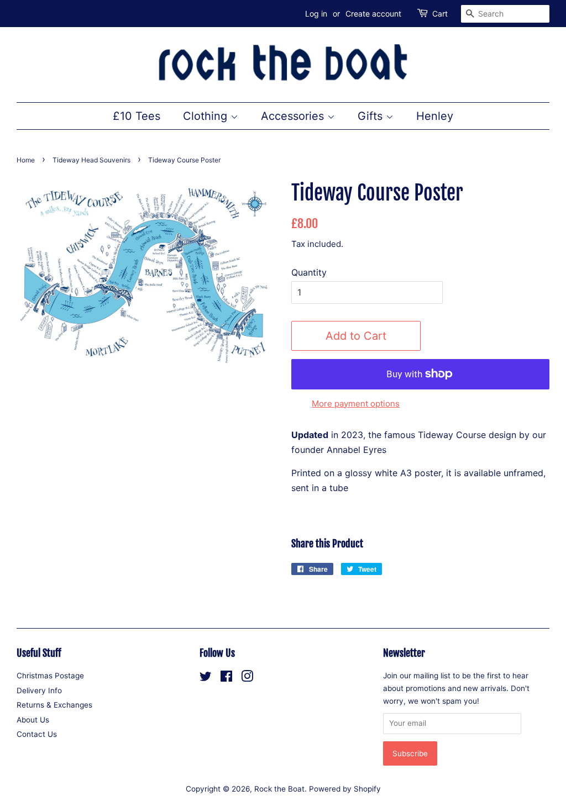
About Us (33, 719)
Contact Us (37, 734)
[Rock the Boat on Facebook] (226, 678)
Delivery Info (39, 690)
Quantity (309, 272)
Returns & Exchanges (54, 704)
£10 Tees (136, 116)
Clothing (206, 116)
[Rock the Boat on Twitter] (206, 678)
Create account (373, 13)
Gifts (372, 116)
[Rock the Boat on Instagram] (247, 678)
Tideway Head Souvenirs (91, 160)
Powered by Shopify (345, 788)
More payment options (356, 403)
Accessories (294, 116)
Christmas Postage (50, 675)
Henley (434, 116)
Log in (316, 13)
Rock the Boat (279, 788)
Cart (440, 13)
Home (26, 160)
